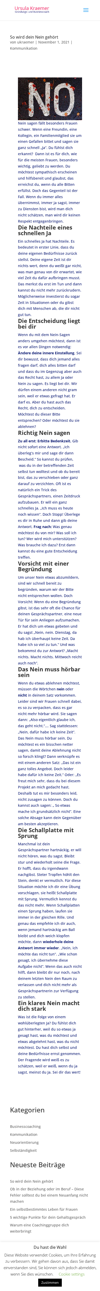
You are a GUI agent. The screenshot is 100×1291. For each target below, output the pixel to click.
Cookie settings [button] (72, 1274)
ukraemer (25, 42)
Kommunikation (23, 48)
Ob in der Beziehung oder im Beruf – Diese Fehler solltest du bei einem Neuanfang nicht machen (49, 1195)
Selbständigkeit (23, 1150)
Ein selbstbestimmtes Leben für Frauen (44, 1209)
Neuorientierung (24, 1142)
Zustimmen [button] (50, 1282)
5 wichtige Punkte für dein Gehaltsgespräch (48, 1217)
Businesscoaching (25, 1126)
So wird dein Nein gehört (34, 37)
